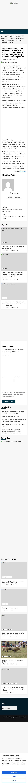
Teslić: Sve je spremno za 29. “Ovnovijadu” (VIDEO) (13, 425)
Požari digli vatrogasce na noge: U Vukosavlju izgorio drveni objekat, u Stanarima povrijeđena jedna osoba (11, 431)
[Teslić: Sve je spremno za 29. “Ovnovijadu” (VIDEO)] (14, 649)
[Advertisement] (14, 19)
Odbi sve (14, 780)
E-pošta (17, 377)
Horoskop (5, 604)
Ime (3, 377)
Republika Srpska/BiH (7, 629)
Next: (13, 216)
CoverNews (19, 717)
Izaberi (14, 776)
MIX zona (5, 46)
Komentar (5, 355)
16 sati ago (12, 663)
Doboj (4, 577)
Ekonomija (9, 577)
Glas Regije (5, 59)
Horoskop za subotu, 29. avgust (10, 416)
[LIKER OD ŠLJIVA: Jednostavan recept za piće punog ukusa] (14, 236)
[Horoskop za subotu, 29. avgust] (14, 597)
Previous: (12, 209)
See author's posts (14, 197)
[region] (14, 768)
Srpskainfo (22, 171)
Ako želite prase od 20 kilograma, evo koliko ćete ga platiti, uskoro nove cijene (14, 420)
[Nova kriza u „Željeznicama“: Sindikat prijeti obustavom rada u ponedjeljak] (14, 570)
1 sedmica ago (13, 250)
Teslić (4, 656)
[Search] (26, 31)
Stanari (14, 683)
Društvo (8, 656)
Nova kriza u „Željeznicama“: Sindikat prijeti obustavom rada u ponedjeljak (13, 412)
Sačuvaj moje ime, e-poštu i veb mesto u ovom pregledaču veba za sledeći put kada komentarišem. (14, 394)
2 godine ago (12, 59)
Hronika (9, 683)
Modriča (4, 683)
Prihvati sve (14, 772)
